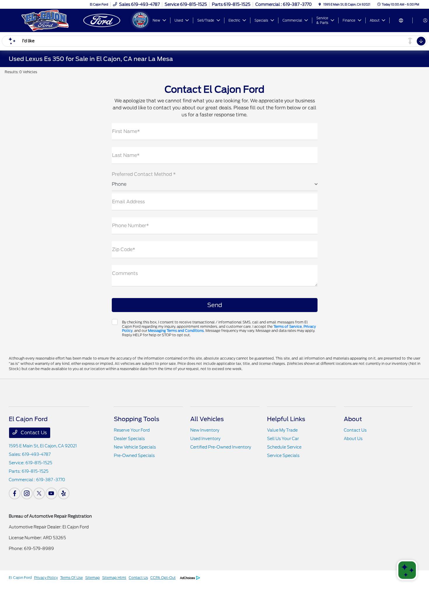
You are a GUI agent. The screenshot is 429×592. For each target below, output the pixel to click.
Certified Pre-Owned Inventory (220, 447)
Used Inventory (205, 438)
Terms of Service (287, 326)
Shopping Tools (136, 419)
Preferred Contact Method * (144, 174)
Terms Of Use (71, 577)
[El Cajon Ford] (71, 20)
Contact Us (33, 432)
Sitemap (92, 577)
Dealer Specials (129, 438)
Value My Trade (282, 430)
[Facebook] (14, 493)
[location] (320, 4)
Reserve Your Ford (132, 430)
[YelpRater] (63, 493)
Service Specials (283, 455)
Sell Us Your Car (283, 438)
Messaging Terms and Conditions (176, 330)
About (353, 419)
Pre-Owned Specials (134, 455)
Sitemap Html (114, 577)
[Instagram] (27, 493)
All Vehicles (207, 419)
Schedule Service (284, 447)
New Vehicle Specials (135, 447)
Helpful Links (286, 419)
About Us (353, 438)
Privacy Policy (46, 577)
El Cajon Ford (20, 577)
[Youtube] (51, 493)
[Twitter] (39, 493)
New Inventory (204, 430)
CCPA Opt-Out (163, 577)
